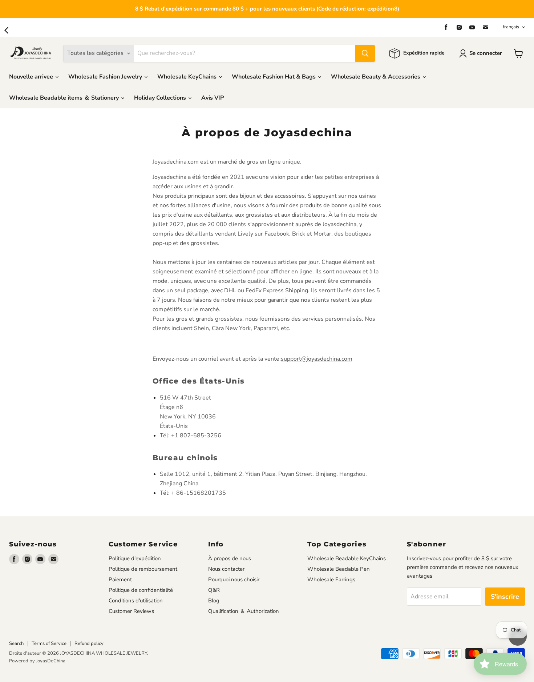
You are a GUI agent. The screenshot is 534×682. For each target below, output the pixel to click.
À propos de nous (229, 558)
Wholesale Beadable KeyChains (346, 558)
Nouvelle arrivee (31, 77)
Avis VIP (212, 98)
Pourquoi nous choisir (233, 579)
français (511, 27)
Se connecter (485, 53)
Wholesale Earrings (331, 579)
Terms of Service (49, 643)
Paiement (120, 579)
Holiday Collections (160, 98)
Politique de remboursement (143, 569)
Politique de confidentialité (141, 590)
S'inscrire (505, 596)
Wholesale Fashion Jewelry (105, 77)
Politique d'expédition (135, 558)
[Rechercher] (365, 53)
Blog (213, 600)
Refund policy (89, 643)
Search (16, 643)
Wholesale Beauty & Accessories (376, 77)
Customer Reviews (131, 611)
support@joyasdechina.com (316, 359)
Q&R (214, 590)
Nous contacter (226, 569)
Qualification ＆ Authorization (243, 611)
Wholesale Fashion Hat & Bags (274, 77)
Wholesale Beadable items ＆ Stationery (64, 98)
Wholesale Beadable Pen (338, 569)
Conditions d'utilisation (136, 600)
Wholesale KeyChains (187, 77)
